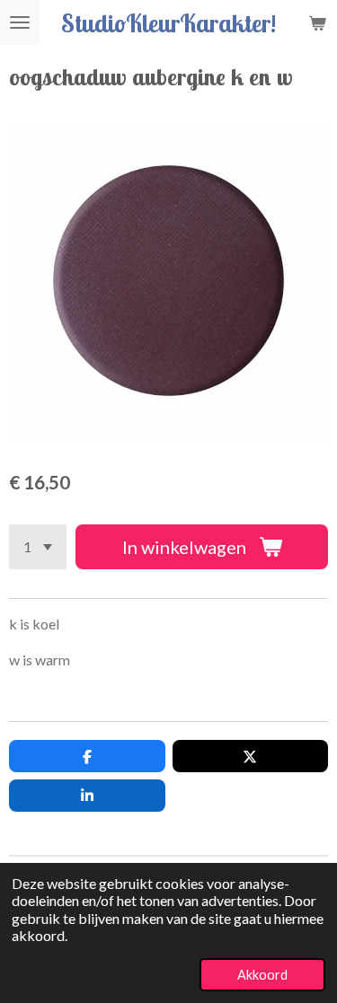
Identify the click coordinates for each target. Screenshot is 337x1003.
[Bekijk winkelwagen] (317, 22)
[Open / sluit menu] (20, 22)
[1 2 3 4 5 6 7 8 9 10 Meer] (38, 546)
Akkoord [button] (262, 974)
